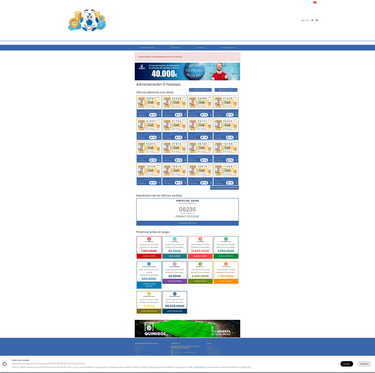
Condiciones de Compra (214, 354)
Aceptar (347, 364)
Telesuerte (210, 346)
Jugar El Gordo (200, 256)
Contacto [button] (200, 47)
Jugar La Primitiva (226, 256)
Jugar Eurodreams (174, 281)
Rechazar (364, 364)
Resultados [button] (175, 47)
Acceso (306, 20)
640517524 (175, 354)
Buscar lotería (201, 90)
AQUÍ (249, 367)
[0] (313, 20)
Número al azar (227, 90)
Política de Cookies (212, 352)
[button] (143, 74)
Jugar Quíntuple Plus (149, 311)
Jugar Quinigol (175, 256)
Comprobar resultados (188, 223)
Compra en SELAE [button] (228, 47)
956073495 (176, 350)
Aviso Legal (210, 348)
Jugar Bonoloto (200, 281)
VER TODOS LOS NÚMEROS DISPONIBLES (224, 188)
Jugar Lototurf (226, 281)
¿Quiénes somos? (140, 346)
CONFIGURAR (198, 367)
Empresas (138, 354)
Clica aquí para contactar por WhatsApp (184, 352)
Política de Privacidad (213, 350)
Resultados (138, 350)
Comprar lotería (139, 348)
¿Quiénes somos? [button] (147, 47)
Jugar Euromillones (174, 311)
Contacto (137, 352)
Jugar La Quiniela (149, 256)
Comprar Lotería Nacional (149, 285)
